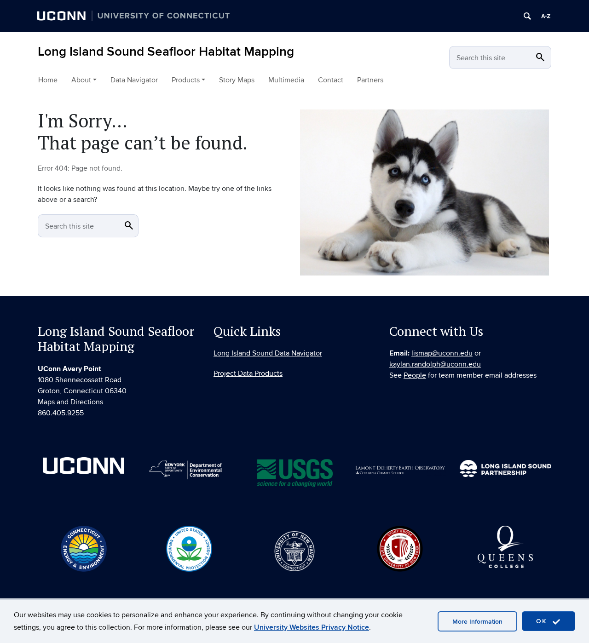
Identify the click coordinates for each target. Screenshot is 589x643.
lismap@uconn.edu (442, 353)
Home (48, 80)
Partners (370, 80)
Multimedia (286, 80)
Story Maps (236, 80)
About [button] (81, 80)
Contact (330, 80)
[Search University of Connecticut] (527, 16)
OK (543, 621)
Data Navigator (134, 80)
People (415, 375)
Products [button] (186, 80)
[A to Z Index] (545, 16)
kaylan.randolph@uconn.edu (435, 364)
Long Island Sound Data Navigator (268, 353)
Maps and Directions (70, 402)
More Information (477, 622)
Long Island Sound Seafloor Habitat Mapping (166, 51)
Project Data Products (248, 373)
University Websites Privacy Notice (311, 627)
